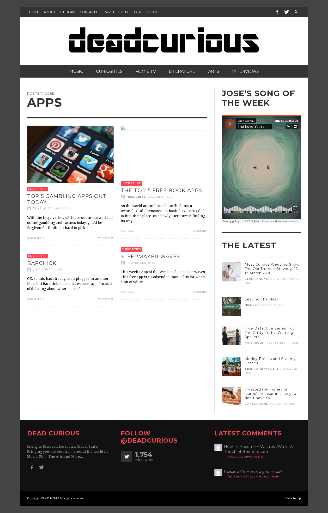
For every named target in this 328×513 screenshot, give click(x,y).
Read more (34, 237)
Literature (131, 183)
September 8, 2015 (270, 304)
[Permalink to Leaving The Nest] (231, 306)
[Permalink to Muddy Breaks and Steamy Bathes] (231, 366)
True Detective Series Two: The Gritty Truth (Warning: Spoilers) (270, 332)
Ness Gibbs (136, 196)
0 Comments (106, 237)
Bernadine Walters (262, 279)
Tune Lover (43, 208)
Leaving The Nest (261, 299)
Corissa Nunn (256, 403)
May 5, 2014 (63, 208)
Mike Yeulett (256, 342)
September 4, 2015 (284, 342)
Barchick (41, 263)
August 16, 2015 (282, 403)
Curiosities (37, 189)
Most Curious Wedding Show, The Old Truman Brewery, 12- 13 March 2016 (272, 268)
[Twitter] (286, 12)
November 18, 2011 (143, 262)
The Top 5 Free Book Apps (161, 190)
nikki (249, 304)
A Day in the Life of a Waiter (245, 456)
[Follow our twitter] (126, 456)
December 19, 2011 (161, 196)
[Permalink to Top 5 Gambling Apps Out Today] (70, 154)
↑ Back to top (292, 498)
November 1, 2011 (48, 269)
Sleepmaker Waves (150, 256)
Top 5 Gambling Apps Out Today (66, 199)
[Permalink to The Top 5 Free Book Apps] (164, 151)
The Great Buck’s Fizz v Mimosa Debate (253, 476)
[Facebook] (277, 12)
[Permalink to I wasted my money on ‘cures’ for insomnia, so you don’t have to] (231, 396)
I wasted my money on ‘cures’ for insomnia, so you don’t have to (270, 393)
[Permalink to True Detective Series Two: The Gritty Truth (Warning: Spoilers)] (231, 335)
